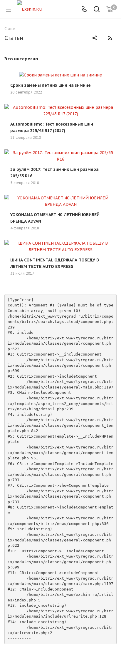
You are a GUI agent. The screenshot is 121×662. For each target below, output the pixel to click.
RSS (110, 38)
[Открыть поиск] (97, 10)
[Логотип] (29, 8)
